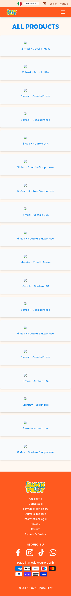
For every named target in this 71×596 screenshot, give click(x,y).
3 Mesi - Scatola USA (35, 143)
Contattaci (36, 504)
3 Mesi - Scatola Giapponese (35, 167)
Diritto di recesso (35, 514)
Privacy (35, 524)
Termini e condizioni (35, 509)
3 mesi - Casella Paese (35, 96)
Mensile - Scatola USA (35, 286)
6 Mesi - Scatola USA (36, 215)
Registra (63, 3)
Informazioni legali (35, 519)
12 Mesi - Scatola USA (35, 72)
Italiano (31, 3)
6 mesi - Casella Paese (35, 120)
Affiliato (35, 529)
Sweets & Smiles (35, 534)
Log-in (53, 3)
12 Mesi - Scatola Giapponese (35, 191)
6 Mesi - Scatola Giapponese (35, 238)
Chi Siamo (35, 498)
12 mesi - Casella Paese (35, 48)
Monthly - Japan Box (36, 405)
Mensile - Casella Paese (36, 262)
